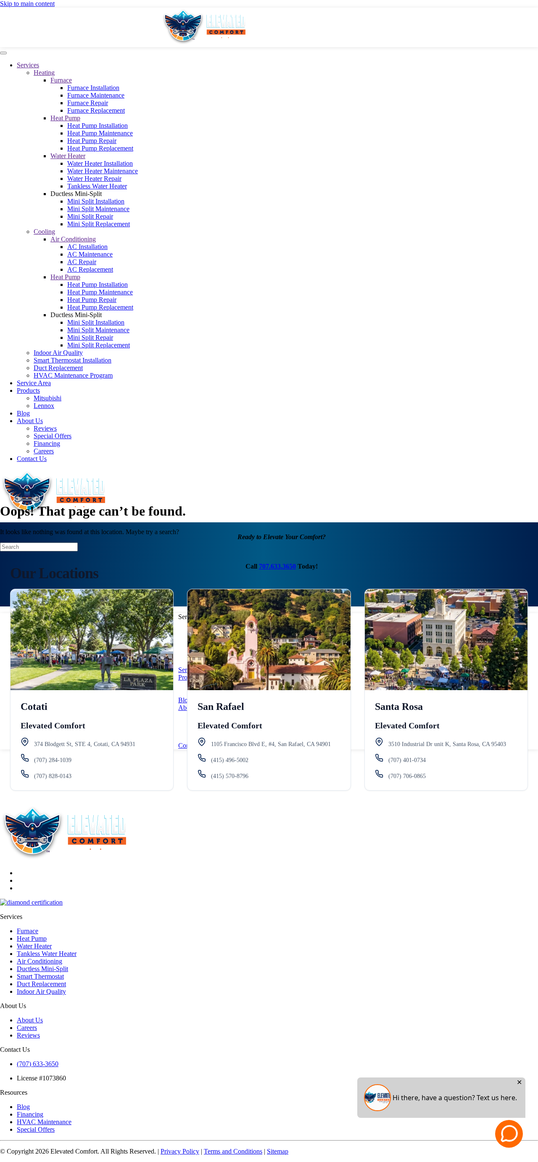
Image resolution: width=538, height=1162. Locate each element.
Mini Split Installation (95, 201)
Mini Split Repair (90, 216)
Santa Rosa (399, 706)
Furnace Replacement (96, 110)
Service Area (34, 382)
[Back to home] (203, 43)
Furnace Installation (93, 87)
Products (28, 390)
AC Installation (87, 246)
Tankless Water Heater (97, 186)
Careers (44, 451)
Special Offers (52, 435)
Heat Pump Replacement (100, 148)
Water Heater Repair (94, 178)
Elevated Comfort (53, 725)
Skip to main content (27, 3)
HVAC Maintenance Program (73, 375)
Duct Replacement (58, 367)
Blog (23, 413)
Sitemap (277, 1151)
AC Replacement (90, 269)
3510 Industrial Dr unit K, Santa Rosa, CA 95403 (447, 744)
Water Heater (67, 155)
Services (28, 65)
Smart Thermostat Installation (72, 360)
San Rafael (221, 706)
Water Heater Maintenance (102, 171)
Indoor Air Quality (58, 352)
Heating (44, 72)
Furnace (61, 80)
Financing (47, 443)
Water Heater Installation (100, 163)
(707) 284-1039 (52, 760)
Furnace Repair (87, 102)
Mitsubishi (47, 398)
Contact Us (32, 458)
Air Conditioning (73, 239)
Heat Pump (65, 118)
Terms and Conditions (233, 1151)
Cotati (34, 706)
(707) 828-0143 (52, 776)
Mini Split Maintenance (98, 208)
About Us (30, 420)
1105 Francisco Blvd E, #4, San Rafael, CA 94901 (271, 744)
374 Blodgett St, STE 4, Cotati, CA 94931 (84, 744)
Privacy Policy (180, 1151)
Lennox (44, 405)
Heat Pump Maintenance (100, 133)
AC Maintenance (90, 254)
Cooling (44, 231)
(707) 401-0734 (407, 760)
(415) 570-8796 (229, 776)
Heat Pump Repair (91, 140)
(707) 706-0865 (407, 776)
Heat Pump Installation (97, 125)
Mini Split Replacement (98, 224)
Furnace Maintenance (95, 95)
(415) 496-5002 (229, 760)
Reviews (45, 428)
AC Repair (81, 261)
